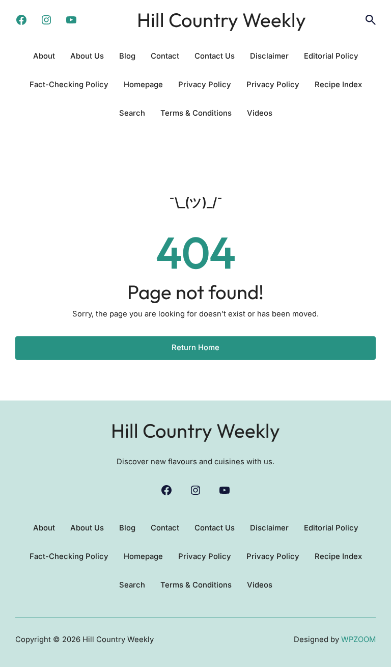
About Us (87, 56)
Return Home (195, 347)
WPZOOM (358, 639)
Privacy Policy (204, 84)
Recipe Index (338, 84)
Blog (127, 56)
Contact (165, 56)
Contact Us (214, 56)
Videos (259, 113)
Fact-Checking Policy (69, 84)
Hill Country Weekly (221, 20)
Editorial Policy (331, 56)
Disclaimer (269, 56)
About (44, 56)
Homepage (143, 84)
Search (132, 113)
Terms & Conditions (196, 113)
